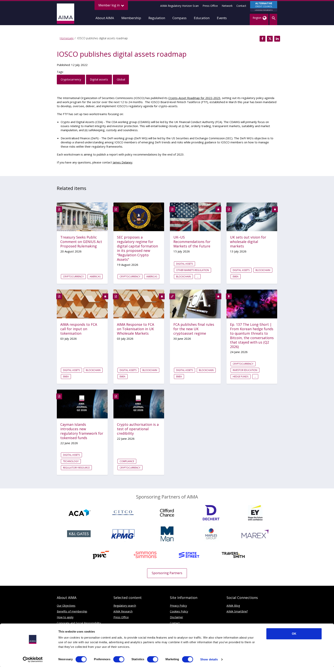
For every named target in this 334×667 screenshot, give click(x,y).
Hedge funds (240, 376)
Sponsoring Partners (167, 573)
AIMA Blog (233, 605)
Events (222, 18)
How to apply (65, 617)
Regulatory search (124, 605)
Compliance (127, 461)
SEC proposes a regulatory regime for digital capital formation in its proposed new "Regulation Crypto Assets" (137, 248)
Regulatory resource (76, 467)
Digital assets (99, 79)
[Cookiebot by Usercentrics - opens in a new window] (33, 659)
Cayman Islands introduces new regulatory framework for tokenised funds (81, 431)
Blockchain (183, 276)
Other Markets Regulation (192, 270)
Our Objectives (66, 605)
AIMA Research (123, 611)
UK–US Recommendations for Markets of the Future (191, 241)
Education (202, 18)
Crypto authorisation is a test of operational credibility (138, 429)
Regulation (156, 18)
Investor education (245, 370)
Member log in (109, 5)
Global (121, 79)
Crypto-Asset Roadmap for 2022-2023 (194, 98)
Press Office (210, 6)
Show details (209, 659)
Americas (95, 276)
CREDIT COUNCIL (264, 6)
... (198, 276)
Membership (131, 18)
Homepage (67, 38)
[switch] (118, 659)
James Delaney (122, 162)
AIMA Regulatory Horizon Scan (179, 6)
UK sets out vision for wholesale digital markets (248, 241)
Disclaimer (176, 617)
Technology (71, 461)
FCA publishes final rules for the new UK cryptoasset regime (193, 329)
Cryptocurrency (71, 79)
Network (227, 6)
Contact (241, 6)
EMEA (236, 276)
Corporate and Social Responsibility (79, 623)
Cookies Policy (179, 611)
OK (294, 633)
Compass (179, 18)
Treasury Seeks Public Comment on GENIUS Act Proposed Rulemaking (81, 241)
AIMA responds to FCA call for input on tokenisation (78, 329)
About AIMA (104, 18)
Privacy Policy (178, 605)
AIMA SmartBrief (237, 611)
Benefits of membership (72, 611)
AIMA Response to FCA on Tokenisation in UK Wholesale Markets (135, 329)
